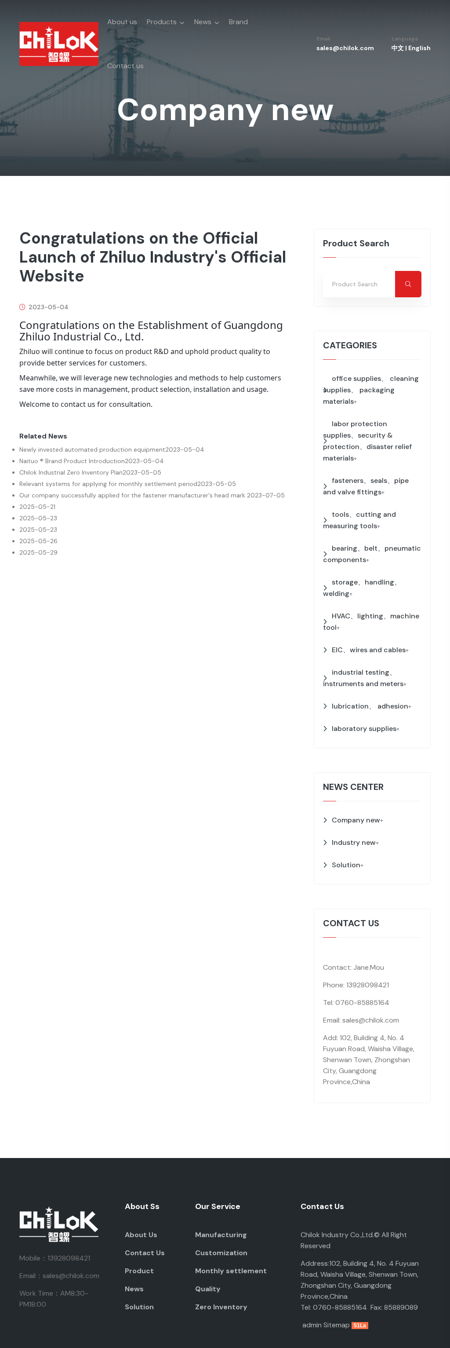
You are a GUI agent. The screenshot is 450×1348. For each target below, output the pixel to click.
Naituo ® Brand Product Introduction (72, 461)
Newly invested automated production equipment (92, 449)
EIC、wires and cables (369, 649)
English (419, 48)
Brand (238, 21)
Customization (221, 1252)
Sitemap (336, 1325)
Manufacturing (221, 1234)
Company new (356, 820)
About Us (141, 1234)
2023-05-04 (48, 307)
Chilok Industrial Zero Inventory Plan (71, 472)
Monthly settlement (231, 1270)
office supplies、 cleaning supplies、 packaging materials (371, 390)
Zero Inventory (221, 1306)
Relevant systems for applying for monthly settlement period (108, 484)
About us (122, 21)
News (202, 21)
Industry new (354, 842)
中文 (398, 48)
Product (139, 1270)
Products (162, 21)
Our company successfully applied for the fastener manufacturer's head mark (133, 495)
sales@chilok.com (345, 48)
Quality (208, 1288)
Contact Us (145, 1252)
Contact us (125, 65)
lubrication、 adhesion (370, 706)
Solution (346, 864)
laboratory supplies (364, 728)
